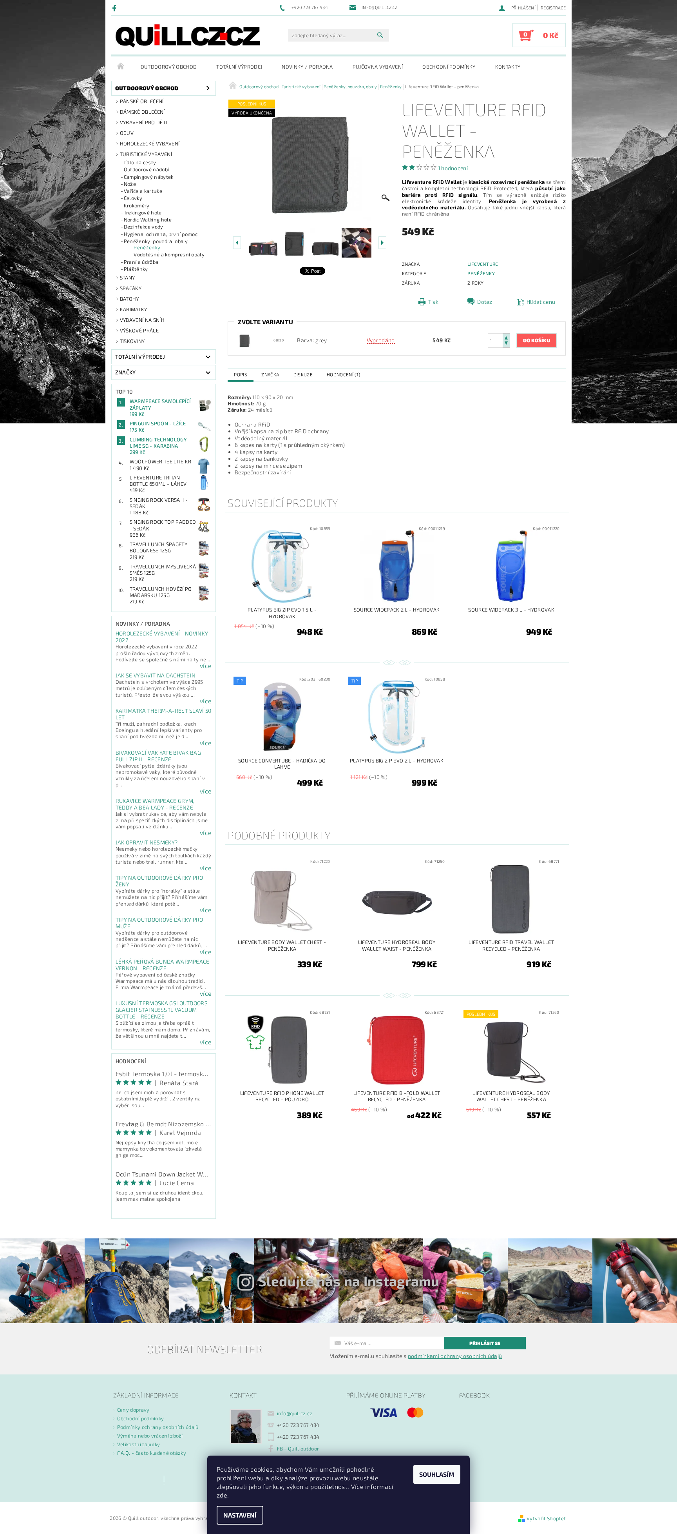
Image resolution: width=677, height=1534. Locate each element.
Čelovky (133, 198)
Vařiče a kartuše (143, 191)
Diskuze (303, 374)
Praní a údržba (141, 262)
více (206, 666)
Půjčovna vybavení (378, 67)
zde (222, 1495)
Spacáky (130, 288)
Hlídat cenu (541, 301)
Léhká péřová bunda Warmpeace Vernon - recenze (163, 964)
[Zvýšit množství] (506, 337)
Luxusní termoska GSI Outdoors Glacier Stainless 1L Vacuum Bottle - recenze (162, 1010)
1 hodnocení (453, 168)
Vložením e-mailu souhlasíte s (416, 1356)
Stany (127, 277)
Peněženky (481, 273)
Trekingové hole (143, 212)
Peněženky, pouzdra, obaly (156, 241)
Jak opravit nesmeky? (146, 842)
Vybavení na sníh (142, 320)
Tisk (433, 301)
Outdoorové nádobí (146, 169)
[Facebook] (115, 7)
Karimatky (133, 309)
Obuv (127, 133)
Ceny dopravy (133, 1410)
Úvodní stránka (121, 66)
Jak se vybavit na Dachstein (156, 675)
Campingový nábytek (149, 177)
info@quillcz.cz (295, 1413)
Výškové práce (139, 330)
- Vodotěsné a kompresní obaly (167, 254)
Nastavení (240, 1515)
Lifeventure (482, 264)
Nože (130, 184)
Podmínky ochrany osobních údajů (158, 1427)
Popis (240, 374)
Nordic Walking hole (148, 219)
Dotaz (484, 301)
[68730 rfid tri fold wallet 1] (244, 339)
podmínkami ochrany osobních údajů (455, 1355)
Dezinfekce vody (143, 226)
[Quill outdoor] (187, 36)
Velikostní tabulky (138, 1444)
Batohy (129, 299)
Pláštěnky (136, 269)
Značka (270, 374)
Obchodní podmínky (448, 67)
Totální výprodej (239, 67)
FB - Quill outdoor (298, 1448)
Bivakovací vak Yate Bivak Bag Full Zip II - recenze (158, 755)
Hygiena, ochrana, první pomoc (160, 234)
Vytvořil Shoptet (546, 1518)
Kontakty (508, 67)
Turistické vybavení (146, 154)
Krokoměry (137, 205)
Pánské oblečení (142, 101)
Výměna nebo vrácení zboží (150, 1435)
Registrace (553, 7)
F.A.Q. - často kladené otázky (151, 1453)
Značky (125, 372)
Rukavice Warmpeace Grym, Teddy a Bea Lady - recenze (155, 804)
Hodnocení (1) (343, 374)
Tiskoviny (132, 341)
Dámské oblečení (142, 112)
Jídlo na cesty (140, 162)
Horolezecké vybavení (149, 143)
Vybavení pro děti (143, 122)
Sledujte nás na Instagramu (349, 1281)
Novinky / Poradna (307, 67)
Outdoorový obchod (169, 67)
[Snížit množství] (506, 344)
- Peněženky (145, 247)
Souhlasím (436, 1474)
